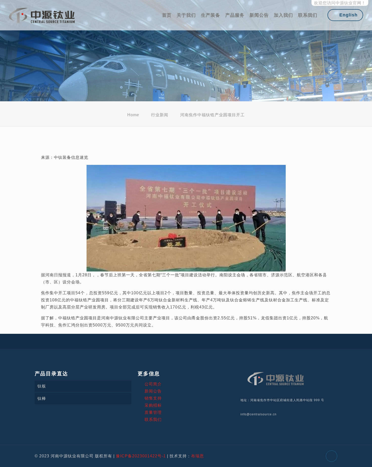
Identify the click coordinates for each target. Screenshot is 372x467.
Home (133, 115)
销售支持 (153, 398)
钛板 (41, 386)
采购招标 (153, 405)
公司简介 (153, 384)
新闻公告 (153, 391)
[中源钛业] (42, 15)
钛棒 (41, 398)
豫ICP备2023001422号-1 (141, 456)
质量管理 (153, 412)
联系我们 (153, 419)
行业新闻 (159, 115)
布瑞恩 (197, 456)
